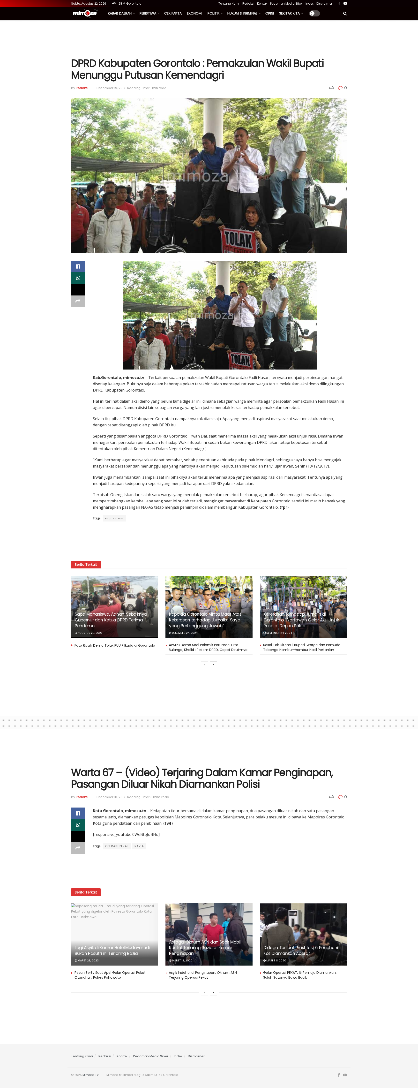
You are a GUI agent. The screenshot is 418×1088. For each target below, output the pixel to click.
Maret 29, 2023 (88, 960)
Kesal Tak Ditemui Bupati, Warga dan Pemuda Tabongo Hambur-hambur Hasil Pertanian (301, 647)
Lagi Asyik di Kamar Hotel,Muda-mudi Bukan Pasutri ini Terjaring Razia (112, 950)
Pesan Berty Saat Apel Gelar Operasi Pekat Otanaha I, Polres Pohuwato (110, 975)
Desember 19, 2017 (111, 88)
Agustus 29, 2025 (90, 633)
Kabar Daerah (120, 13)
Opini (269, 13)
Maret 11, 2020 (276, 960)
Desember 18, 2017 (111, 797)
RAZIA (139, 846)
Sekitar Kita (289, 13)
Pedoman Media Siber (286, 3)
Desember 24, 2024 (184, 633)
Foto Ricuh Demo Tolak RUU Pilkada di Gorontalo (115, 645)
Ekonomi (194, 13)
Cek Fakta (173, 13)
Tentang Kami (228, 3)
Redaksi (248, 3)
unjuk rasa (114, 518)
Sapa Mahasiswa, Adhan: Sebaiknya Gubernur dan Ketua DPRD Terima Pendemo (111, 620)
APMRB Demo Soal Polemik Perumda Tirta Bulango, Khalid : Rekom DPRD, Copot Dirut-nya (208, 647)
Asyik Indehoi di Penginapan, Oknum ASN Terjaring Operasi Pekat (203, 975)
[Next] (213, 664)
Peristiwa (148, 13)
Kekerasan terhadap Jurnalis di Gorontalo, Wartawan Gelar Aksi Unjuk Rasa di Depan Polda (301, 620)
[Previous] (204, 664)
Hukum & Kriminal (242, 13)
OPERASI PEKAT (117, 846)
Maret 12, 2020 (182, 960)
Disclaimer (324, 3)
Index (310, 3)
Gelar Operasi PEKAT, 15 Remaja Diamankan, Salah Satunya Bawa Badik (299, 975)
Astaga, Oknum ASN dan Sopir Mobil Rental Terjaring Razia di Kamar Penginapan (205, 948)
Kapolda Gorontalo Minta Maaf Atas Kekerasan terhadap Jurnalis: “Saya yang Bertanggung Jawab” (205, 620)
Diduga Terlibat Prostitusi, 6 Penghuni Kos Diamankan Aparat (300, 950)
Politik (213, 13)
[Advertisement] (209, 38)
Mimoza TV (90, 1075)
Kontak (262, 3)
